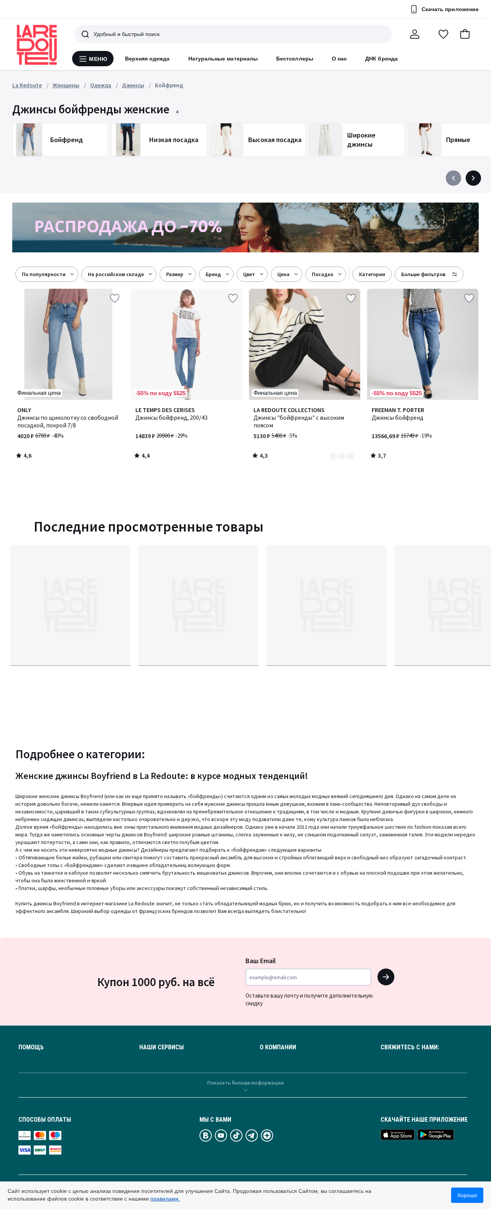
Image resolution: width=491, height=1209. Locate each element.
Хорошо (467, 1195)
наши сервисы (161, 1047)
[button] (465, 34)
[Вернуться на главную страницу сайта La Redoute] (37, 45)
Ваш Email (261, 960)
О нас (339, 59)
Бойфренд (169, 85)
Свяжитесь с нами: (410, 1047)
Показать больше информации (245, 1082)
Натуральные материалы (223, 59)
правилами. (165, 1199)
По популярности (44, 274)
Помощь (31, 1047)
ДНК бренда (381, 59)
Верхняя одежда (147, 59)
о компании (278, 1047)
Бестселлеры (294, 59)
